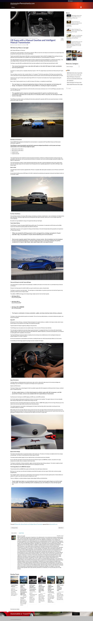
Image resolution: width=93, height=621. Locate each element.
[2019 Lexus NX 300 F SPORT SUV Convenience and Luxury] (33, 580)
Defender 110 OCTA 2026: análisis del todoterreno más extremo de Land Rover (74, 37)
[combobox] (73, 66)
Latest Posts (21, 533)
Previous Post (14, 527)
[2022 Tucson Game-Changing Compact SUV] (60, 580)
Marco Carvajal (14, 44)
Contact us (76, 614)
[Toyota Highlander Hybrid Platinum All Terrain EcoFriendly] (51, 580)
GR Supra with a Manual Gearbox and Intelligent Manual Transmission (28, 524)
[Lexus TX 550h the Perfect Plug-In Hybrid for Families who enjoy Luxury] (74, 58)
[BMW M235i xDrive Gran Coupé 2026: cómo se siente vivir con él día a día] (68, 52)
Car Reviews (24, 44)
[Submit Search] (69, 1)
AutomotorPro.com (53, 524)
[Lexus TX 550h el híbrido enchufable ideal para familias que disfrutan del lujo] (68, 58)
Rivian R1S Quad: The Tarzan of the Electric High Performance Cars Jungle (74, 30)
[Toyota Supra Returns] (14, 580)
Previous (11, 591)
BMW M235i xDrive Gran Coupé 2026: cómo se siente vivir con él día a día (74, 17)
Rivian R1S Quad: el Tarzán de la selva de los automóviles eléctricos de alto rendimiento (74, 23)
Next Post (61, 527)
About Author (14, 533)
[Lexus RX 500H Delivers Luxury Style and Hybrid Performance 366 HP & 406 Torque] (23, 580)
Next (63, 591)
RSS (68, 70)
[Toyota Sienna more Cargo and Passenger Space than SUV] (42, 580)
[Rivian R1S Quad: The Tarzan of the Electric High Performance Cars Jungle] (79, 52)
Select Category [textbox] (70, 66)
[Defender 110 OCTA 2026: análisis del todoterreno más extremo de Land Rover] (68, 55)
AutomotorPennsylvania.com (22, 3)
